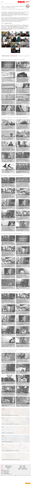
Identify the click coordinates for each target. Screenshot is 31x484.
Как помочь (8, 468)
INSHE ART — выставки (23, 466)
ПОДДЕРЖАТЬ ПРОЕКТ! (8, 23)
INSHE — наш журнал (22, 465)
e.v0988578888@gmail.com (7, 473)
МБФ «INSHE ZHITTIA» (8, 465)
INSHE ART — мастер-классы (22, 467)
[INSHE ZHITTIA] (24, 1)
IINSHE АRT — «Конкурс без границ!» (22, 469)
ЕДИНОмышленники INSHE (8, 466)
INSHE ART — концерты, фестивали (22, 468)
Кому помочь (8, 467)
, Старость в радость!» (13, 26)
